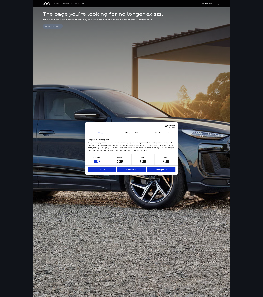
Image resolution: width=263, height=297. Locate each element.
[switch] (120, 161)
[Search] (217, 3)
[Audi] (46, 3)
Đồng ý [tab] (100, 133)
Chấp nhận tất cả (161, 170)
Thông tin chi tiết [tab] (131, 133)
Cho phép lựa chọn (131, 170)
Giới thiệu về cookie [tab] (162, 133)
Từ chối (102, 170)
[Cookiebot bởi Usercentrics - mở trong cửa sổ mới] (166, 126)
